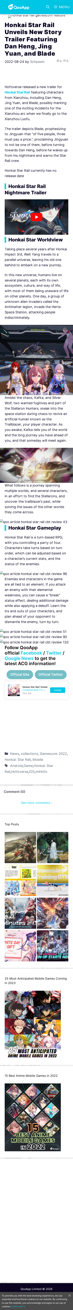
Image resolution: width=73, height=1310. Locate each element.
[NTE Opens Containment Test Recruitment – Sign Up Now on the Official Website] (52, 946)
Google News (19, 658)
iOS (31, 772)
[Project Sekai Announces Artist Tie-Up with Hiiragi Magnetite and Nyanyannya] (20, 881)
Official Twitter (51, 674)
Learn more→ (18, 1306)
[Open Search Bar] (48, 7)
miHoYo (41, 772)
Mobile (38, 760)
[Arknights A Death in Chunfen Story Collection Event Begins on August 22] (20, 848)
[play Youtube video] (36, 217)
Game (28, 766)
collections (29, 754)
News (14, 754)
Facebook (31, 653)
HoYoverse (19, 772)
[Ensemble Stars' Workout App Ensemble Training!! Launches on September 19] (52, 881)
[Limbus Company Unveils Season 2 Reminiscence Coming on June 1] (52, 848)
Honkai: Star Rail (18, 760)
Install (57, 690)
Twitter (54, 653)
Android (16, 766)
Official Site (19, 674)
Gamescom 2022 (53, 754)
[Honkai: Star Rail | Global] (36, 690)
